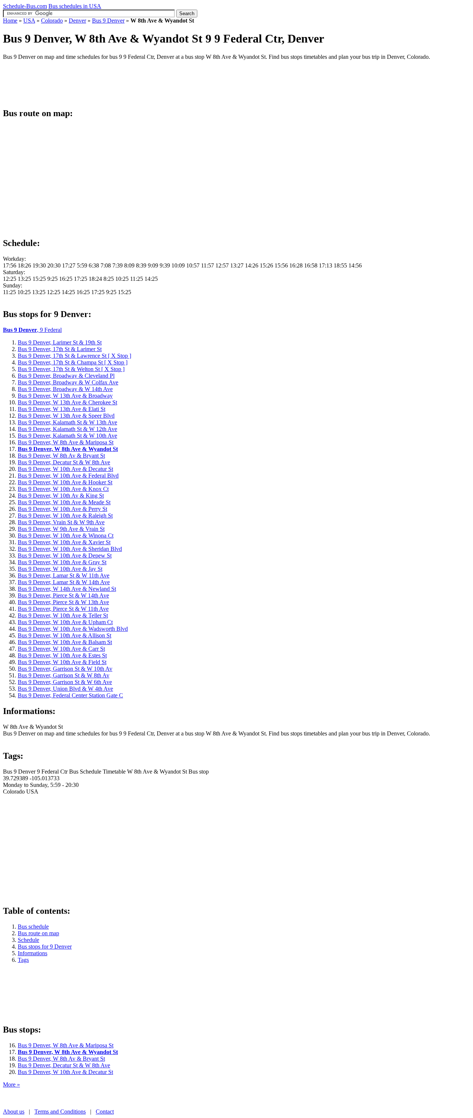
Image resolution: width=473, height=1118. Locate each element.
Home (10, 20)
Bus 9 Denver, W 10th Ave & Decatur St (65, 1072)
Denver (77, 20)
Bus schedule (33, 926)
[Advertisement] (137, 83)
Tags (23, 960)
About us (13, 1111)
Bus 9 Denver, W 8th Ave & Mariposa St (65, 1045)
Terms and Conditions (60, 1111)
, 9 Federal (32, 330)
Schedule (28, 940)
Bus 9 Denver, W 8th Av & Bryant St (61, 1058)
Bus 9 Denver (108, 20)
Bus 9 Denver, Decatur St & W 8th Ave (64, 1065)
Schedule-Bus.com (25, 6)
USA (29, 20)
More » (11, 1084)
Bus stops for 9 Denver (45, 946)
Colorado (52, 20)
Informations (32, 953)
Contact (105, 1111)
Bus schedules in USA (74, 6)
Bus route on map (38, 933)
